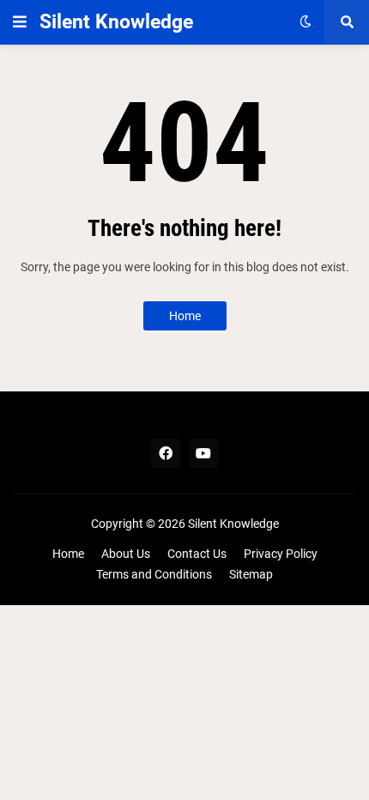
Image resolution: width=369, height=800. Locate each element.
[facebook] (165, 453)
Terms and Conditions (154, 574)
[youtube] (203, 453)
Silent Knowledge (116, 21)
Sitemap (251, 574)
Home (185, 316)
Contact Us (197, 554)
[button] (19, 22)
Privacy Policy (281, 554)
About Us (125, 554)
